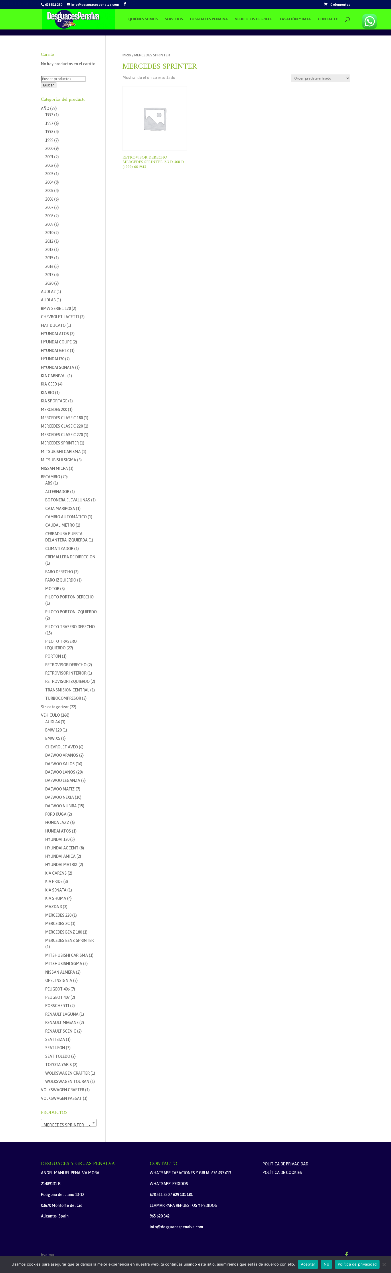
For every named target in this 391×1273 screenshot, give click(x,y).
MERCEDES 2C (57, 923)
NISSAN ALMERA (60, 972)
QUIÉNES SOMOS (143, 19)
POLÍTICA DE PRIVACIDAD (285, 1164)
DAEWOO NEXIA (59, 797)
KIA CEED (49, 384)
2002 (49, 165)
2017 (49, 274)
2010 (49, 232)
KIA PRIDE (53, 881)
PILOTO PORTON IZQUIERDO (71, 612)
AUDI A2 (48, 291)
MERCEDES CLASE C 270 (62, 434)
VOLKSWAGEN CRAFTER (62, 1090)
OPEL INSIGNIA (58, 980)
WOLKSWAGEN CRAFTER (67, 1073)
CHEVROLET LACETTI (60, 317)
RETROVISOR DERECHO (65, 665)
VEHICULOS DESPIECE (253, 19)
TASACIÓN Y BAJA (295, 19)
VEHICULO (50, 715)
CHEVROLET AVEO (61, 747)
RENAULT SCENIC (60, 1031)
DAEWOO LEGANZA (62, 780)
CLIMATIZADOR (59, 548)
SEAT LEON (55, 1047)
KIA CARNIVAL (53, 375)
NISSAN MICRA (54, 468)
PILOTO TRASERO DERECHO (70, 626)
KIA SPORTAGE (54, 401)
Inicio (127, 55)
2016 (49, 266)
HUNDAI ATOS (58, 831)
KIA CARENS (56, 873)
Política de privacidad (357, 1264)
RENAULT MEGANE (61, 1022)
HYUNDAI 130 (57, 839)
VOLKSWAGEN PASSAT (61, 1098)
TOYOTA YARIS (58, 1064)
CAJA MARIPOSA (60, 508)
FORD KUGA (55, 814)
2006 (49, 199)
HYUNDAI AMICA (60, 856)
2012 (49, 241)
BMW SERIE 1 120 (56, 308)
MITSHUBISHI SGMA (63, 963)
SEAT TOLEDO (57, 1056)
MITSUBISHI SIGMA (58, 460)
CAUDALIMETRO (60, 525)
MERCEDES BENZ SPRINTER (69, 940)
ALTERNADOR (57, 491)
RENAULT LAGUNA (61, 1014)
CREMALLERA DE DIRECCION (70, 557)
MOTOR (52, 588)
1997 (49, 123)
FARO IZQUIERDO (60, 580)
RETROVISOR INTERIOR (65, 673)
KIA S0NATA (55, 890)
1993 (49, 114)
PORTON (53, 656)
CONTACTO (328, 19)
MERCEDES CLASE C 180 (62, 418)
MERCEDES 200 (54, 409)
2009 (49, 224)
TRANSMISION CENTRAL (67, 690)
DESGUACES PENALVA (209, 19)
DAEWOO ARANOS (61, 755)
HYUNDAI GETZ (55, 350)
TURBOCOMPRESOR (63, 698)
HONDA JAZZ (57, 822)
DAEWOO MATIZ (60, 789)
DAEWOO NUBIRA (61, 806)
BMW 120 (53, 730)
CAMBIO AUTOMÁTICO (66, 517)
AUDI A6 (52, 721)
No (326, 1264)
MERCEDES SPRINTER (60, 443)
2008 (49, 216)
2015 (49, 258)
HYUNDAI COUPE (56, 342)
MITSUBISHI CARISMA (61, 451)
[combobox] (69, 1123)
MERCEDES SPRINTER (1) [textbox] (67, 1125)
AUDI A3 (48, 300)
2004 (49, 182)
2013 (49, 249)
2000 (49, 148)
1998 (49, 131)
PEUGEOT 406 (57, 989)
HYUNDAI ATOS (55, 333)
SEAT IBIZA (55, 1039)
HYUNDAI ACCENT (61, 848)
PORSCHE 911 (57, 1005)
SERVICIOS (174, 19)
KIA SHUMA (55, 898)
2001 (49, 157)
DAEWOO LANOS (60, 772)
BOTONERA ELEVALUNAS (67, 500)
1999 (49, 140)
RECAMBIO (50, 477)
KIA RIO (47, 392)
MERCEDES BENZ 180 (63, 932)
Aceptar (308, 1264)
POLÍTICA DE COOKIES (282, 1172)
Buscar (48, 85)
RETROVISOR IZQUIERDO (67, 681)
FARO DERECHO (59, 572)
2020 (49, 283)
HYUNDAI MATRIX (61, 864)
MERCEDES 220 (58, 915)
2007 (49, 207)
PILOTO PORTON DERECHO (69, 597)
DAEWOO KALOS (60, 764)
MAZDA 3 (53, 906)
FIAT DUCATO (53, 325)
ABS (48, 483)
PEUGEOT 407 (57, 997)
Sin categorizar (55, 707)
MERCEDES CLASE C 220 (62, 426)
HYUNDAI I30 (52, 359)
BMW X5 (52, 738)
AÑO (45, 108)
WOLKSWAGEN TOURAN (67, 1081)
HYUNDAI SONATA (57, 367)
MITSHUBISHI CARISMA (66, 955)
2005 (49, 190)
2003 (49, 173)
